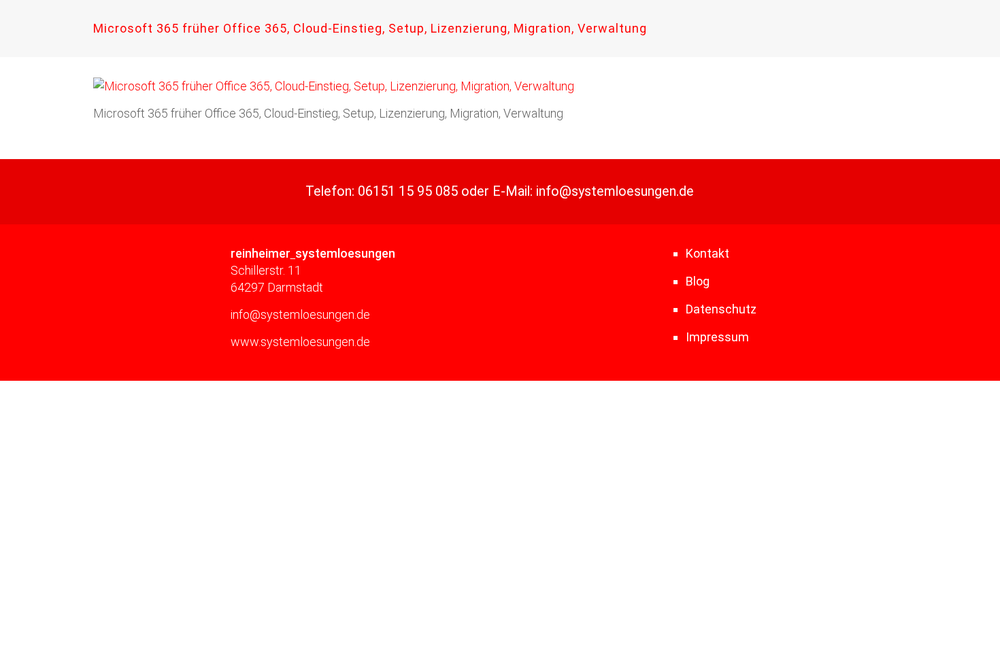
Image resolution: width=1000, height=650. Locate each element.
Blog (698, 281)
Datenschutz (721, 309)
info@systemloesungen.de (615, 191)
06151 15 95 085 (408, 191)
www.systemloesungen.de (300, 342)
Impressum (717, 337)
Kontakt (707, 253)
